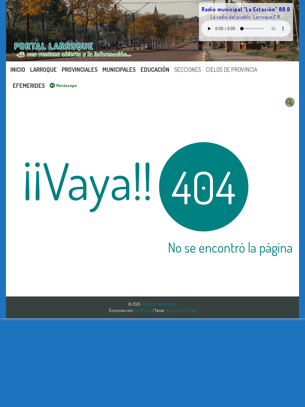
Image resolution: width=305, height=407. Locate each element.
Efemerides (29, 85)
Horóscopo (66, 85)
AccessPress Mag (181, 310)
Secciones (187, 69)
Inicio (17, 69)
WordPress (142, 310)
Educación (155, 69)
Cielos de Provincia (231, 69)
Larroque (43, 69)
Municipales (119, 69)
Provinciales (80, 69)
